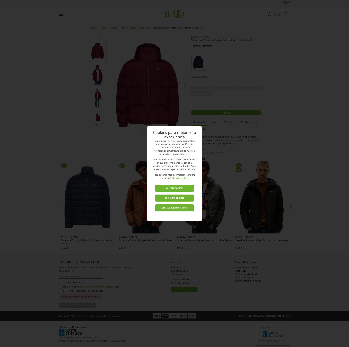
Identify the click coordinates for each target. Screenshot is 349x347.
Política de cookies (178, 178)
